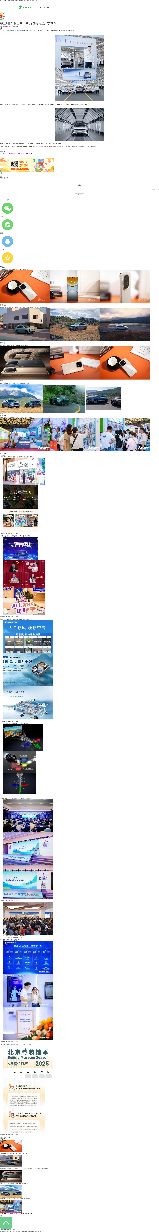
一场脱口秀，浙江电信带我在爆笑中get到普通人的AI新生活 (15, 536)
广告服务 (7, 1229)
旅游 (14, 0)
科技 (35, 0)
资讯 (4, 0)
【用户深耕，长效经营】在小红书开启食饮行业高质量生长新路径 (17, 457)
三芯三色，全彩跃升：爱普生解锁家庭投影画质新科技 (14, 723)
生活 (17, 0)
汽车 (33, 0)
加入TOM (12, 1229)
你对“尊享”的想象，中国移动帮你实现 (9, 940)
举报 (1, 176)
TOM (1, 533)
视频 (22, 0)
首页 (1, 0)
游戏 (12, 0)
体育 (9, 0)
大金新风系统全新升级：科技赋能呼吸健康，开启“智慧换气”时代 (16, 619)
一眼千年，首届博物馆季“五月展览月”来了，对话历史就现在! (15, 1044)
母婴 (20, 0)
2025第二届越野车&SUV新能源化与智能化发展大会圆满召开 (15, 798)
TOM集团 (2, 1229)
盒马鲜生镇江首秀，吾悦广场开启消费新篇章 (14, 935)
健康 (27, 0)
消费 (30, 0)
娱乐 (6, 0)
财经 (25, 0)
